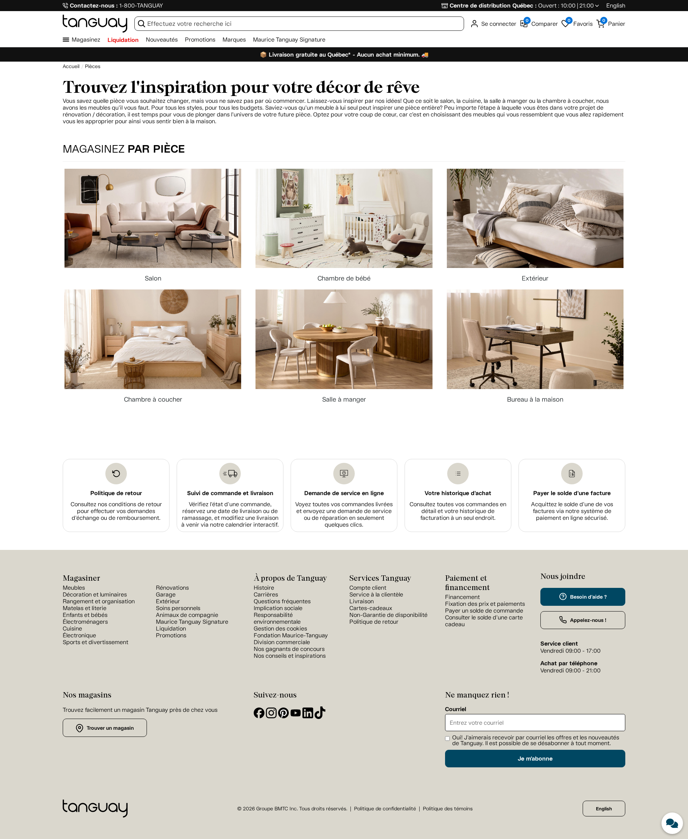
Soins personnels (178, 608)
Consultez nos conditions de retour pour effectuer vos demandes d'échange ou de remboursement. (116, 511)
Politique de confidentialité (385, 809)
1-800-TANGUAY (141, 5)
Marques (234, 39)
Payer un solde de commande (484, 610)
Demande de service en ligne (344, 493)
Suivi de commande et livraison (230, 493)
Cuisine (72, 628)
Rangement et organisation (99, 601)
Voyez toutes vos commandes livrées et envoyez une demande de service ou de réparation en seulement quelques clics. (344, 514)
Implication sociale (278, 608)
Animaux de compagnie (187, 615)
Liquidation (123, 40)
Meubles (74, 587)
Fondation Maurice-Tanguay (291, 635)
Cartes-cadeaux (370, 608)
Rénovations (172, 587)
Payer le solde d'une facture (572, 493)
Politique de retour (116, 493)
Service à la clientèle (376, 594)
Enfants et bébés (85, 615)
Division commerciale (282, 642)
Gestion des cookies (280, 628)
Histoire (264, 587)
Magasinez (86, 39)
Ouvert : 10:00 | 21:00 (566, 5)
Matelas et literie (84, 608)
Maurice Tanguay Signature (289, 39)
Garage (166, 594)
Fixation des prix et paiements (485, 603)
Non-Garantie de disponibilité (388, 615)
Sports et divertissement (95, 642)
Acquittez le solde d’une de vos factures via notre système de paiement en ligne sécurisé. (572, 511)
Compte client (367, 587)
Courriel (455, 709)
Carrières (266, 594)
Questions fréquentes (282, 601)
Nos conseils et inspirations (290, 655)
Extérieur (168, 601)
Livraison (361, 601)
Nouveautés (162, 39)
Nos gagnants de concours (289, 649)
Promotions (200, 39)
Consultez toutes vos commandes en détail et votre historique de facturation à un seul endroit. (458, 511)
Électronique (79, 635)
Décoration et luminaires (95, 594)
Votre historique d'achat (458, 493)
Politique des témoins (448, 809)
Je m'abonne (535, 758)
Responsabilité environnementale (277, 618)
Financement (462, 597)
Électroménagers (85, 621)
